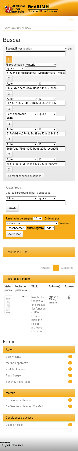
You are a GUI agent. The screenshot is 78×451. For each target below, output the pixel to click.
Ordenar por (52, 218)
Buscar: (10, 48)
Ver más (53, 302)
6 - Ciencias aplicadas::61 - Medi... (25, 406)
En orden (64, 223)
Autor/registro (35, 227)
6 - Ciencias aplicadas (18, 400)
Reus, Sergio (13, 375)
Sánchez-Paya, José (18, 381)
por (70, 48)
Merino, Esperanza (17, 363)
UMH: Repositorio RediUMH (18, 28)
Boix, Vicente (13, 356)
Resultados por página (19, 218)
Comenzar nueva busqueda (24, 176)
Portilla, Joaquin (15, 369)
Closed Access (14, 424)
